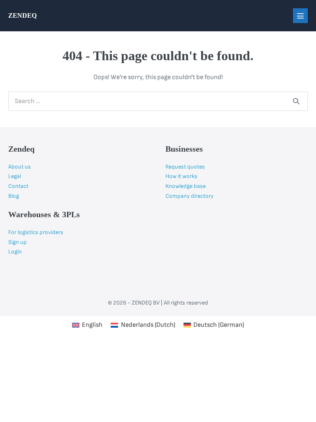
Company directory (189, 195)
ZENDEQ (22, 15)
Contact (18, 186)
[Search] (296, 101)
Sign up (17, 242)
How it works (181, 176)
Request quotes (185, 166)
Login (15, 251)
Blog (13, 195)
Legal (14, 176)
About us (19, 166)
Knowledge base (185, 186)
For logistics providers (35, 232)
